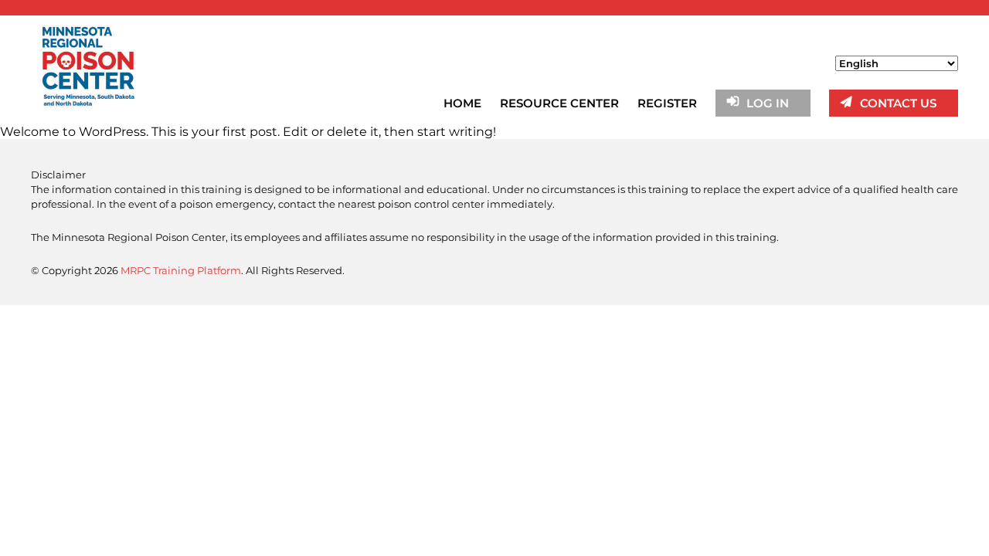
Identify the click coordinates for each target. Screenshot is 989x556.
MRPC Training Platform (181, 270)
